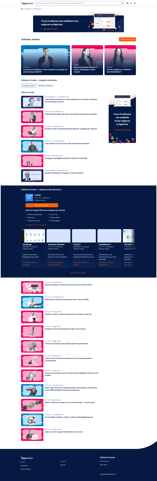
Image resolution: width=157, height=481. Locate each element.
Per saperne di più (41, 205)
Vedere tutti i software (78, 273)
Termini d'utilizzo (25, 469)
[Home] (21, 8)
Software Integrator (45, 86)
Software (63, 465)
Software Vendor (29, 86)
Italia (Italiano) (110, 474)
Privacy (22, 462)
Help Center (103, 465)
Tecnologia (27, 9)
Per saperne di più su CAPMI (35, 225)
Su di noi (63, 461)
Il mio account (104, 461)
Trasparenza (24, 465)
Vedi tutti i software (127, 39)
